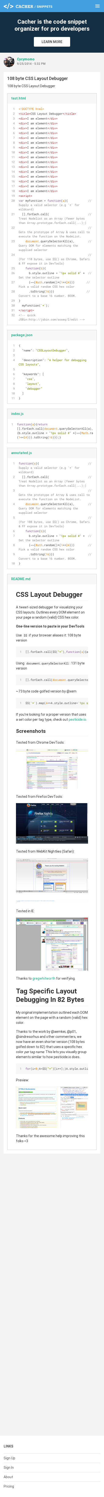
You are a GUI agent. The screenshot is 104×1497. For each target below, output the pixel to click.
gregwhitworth (43, 978)
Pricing (9, 1486)
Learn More (52, 42)
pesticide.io (77, 719)
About (8, 1477)
